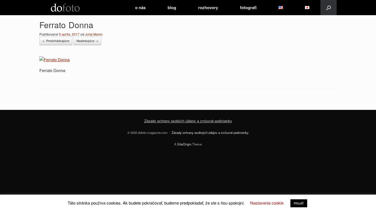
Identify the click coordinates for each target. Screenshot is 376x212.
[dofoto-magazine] (65, 7)
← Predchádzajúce (55, 41)
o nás (140, 7)
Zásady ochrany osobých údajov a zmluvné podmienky (188, 120)
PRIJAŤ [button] (299, 203)
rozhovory (208, 7)
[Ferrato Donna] (54, 59)
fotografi (248, 7)
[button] (328, 7)
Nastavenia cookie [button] (267, 203)
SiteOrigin (184, 144)
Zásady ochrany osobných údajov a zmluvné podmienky (210, 132)
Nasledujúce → (87, 41)
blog (172, 7)
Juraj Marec (94, 34)
